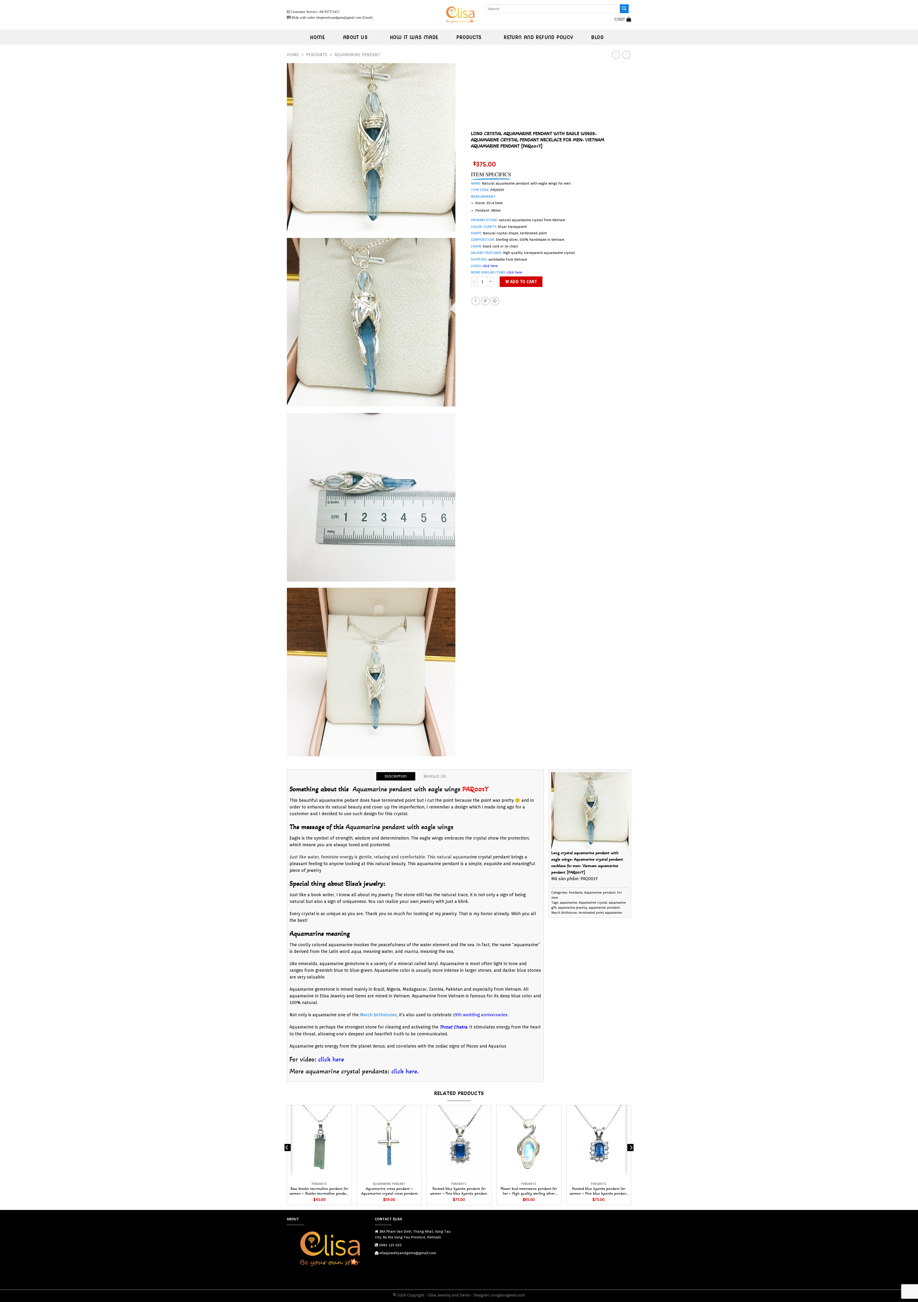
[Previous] (287, 1156)
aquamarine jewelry (572, 907)
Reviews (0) (435, 776)
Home (293, 54)
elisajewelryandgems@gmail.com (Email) (344, 17)
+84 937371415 (328, 11)
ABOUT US (355, 37)
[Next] (630, 1156)
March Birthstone (564, 912)
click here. (405, 1071)
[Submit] (624, 8)
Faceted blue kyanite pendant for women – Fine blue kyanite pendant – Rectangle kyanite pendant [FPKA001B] (459, 1191)
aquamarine (568, 902)
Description (396, 776)
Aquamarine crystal (593, 902)
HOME (317, 37)
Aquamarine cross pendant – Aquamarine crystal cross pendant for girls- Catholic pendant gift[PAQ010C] (389, 1191)
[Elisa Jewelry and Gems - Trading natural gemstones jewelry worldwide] (459, 15)
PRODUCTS (468, 37)
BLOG (597, 37)
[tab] (395, 776)
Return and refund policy (538, 37)
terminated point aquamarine (600, 912)
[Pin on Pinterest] (494, 301)
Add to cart (523, 281)
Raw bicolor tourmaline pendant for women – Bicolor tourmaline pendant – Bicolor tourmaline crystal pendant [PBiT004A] (319, 1191)
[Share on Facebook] (475, 301)
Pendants (316, 54)
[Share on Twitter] (485, 301)
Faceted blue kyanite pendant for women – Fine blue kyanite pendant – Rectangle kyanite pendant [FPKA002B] (599, 1191)
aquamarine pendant (604, 907)
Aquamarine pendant (357, 54)
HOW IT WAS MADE (414, 37)
